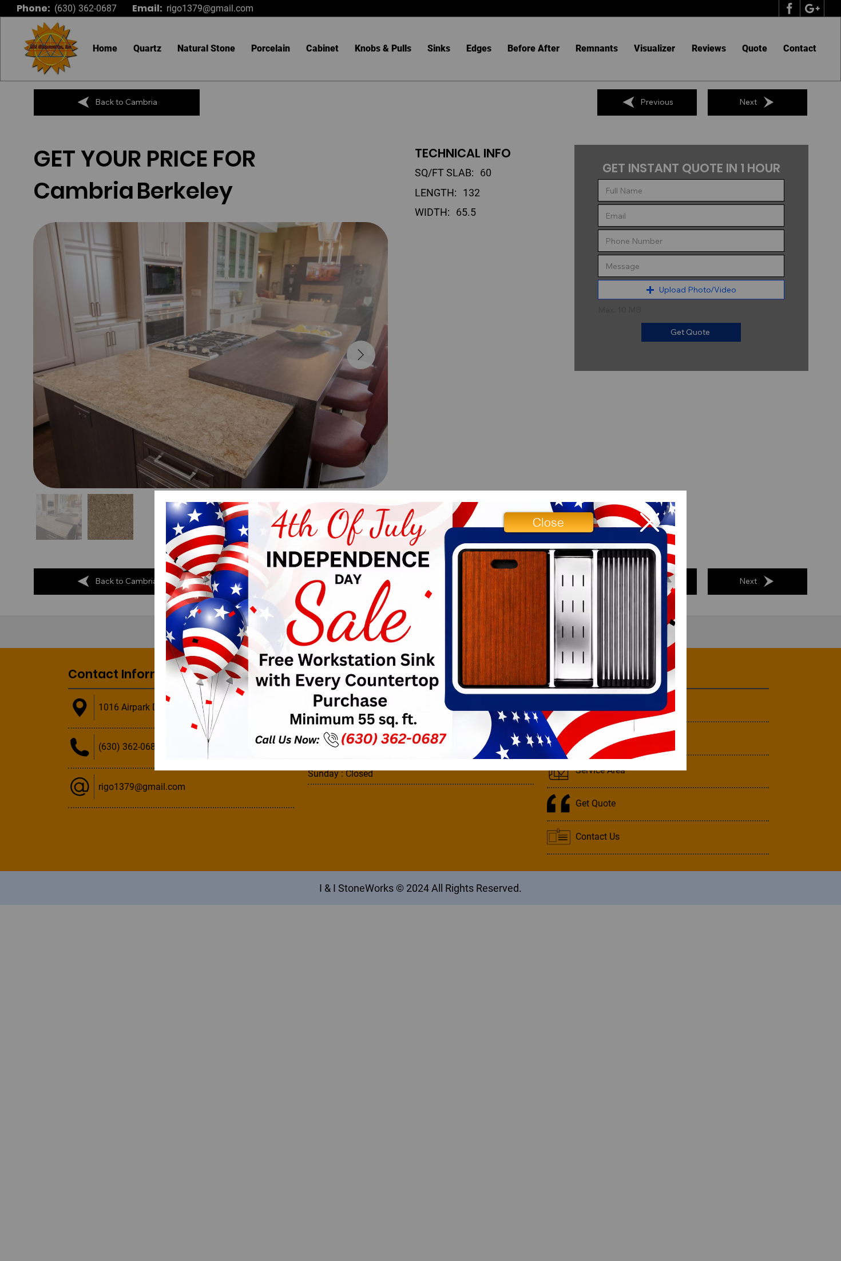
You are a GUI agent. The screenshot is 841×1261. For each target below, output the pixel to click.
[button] (548, 522)
